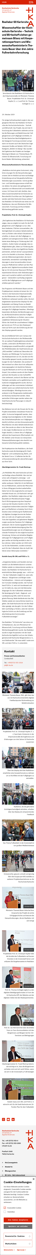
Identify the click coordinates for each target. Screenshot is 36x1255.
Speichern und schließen (18, 1226)
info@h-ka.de (7, 1146)
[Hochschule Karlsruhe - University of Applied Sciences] (10, 10)
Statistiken (11, 1212)
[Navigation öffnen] (31, 3)
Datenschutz (8, 1250)
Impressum (20, 1250)
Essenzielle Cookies (14, 1208)
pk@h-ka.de (8, 665)
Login (4, 2)
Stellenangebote (11, 1163)
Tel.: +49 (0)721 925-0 (10, 1141)
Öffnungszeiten (10, 1171)
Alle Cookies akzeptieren (18, 1220)
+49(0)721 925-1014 (15, 663)
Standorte (8, 1167)
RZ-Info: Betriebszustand (15, 1175)
